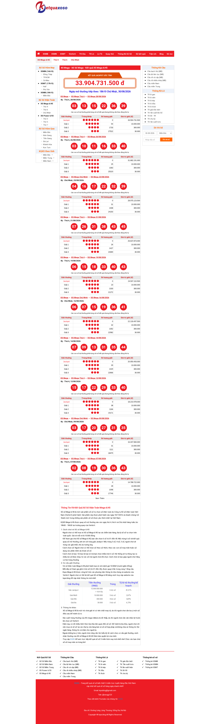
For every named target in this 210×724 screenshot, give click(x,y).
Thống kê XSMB (151, 661)
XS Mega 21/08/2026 (97, 217)
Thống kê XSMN (151, 664)
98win (89, 718)
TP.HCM (46, 77)
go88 (74, 718)
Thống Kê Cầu (158, 67)
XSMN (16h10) (47, 71)
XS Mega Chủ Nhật (79, 177)
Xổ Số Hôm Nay (46, 67)
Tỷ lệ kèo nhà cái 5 (99, 702)
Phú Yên (46, 89)
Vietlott (72, 54)
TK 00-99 (123, 670)
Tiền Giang (47, 138)
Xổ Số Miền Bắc (45, 661)
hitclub (101, 718)
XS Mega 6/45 (44, 60)
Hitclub (118, 718)
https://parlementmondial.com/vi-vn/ (122, 704)
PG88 (126, 718)
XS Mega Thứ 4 (78, 137)
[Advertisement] (105, 31)
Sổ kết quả (140, 54)
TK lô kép (151, 101)
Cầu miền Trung (153, 86)
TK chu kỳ (151, 119)
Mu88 (80, 704)
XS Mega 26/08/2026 (97, 137)
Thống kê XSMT (151, 667)
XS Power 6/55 (47, 116)
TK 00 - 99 (151, 116)
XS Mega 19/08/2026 (97, 257)
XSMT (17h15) (47, 83)
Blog (161, 54)
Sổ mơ (169, 54)
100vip (76, 704)
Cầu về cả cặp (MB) (155, 77)
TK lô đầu (151, 104)
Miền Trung (47, 158)
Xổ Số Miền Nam (46, 664)
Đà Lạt (46, 141)
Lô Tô (99, 54)
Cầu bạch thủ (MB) (154, 71)
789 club (78, 718)
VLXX (106, 702)
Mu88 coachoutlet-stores (115, 702)
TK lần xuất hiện (126, 667)
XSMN (54, 54)
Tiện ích (152, 54)
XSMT (63, 54)
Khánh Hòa (47, 144)
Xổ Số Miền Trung (46, 667)
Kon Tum (46, 147)
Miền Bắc (46, 96)
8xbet (114, 718)
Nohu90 (125, 702)
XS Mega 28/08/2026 (97, 97)
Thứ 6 (64, 60)
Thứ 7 (45, 125)
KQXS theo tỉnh (46, 151)
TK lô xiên (151, 97)
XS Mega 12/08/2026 (97, 378)
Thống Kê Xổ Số (125, 54)
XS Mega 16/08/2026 (100, 298)
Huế (44, 86)
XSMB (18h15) (47, 93)
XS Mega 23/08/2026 (100, 177)
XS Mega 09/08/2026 (100, 418)
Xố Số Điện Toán (47, 100)
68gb (104, 718)
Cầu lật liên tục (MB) (155, 74)
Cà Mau (46, 80)
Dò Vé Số (158, 127)
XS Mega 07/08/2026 (97, 459)
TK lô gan (151, 94)
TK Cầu (82, 54)
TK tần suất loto (154, 122)
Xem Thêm (100, 498)
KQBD (87, 702)
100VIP (92, 702)
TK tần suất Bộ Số (154, 113)
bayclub (96, 718)
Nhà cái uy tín (81, 702)
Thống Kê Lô (158, 91)
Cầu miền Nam (153, 83)
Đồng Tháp (47, 74)
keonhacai (84, 718)
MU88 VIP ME (132, 702)
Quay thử (110, 54)
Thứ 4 (56, 60)
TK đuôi (101, 673)
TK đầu (101, 670)
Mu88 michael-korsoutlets (90, 704)
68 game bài (109, 718)
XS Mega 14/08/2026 (97, 338)
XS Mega (64, 97)
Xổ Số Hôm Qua (46, 128)
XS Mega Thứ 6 (78, 97)
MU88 (108, 704)
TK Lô (91, 54)
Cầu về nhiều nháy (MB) (156, 80)
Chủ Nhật (75, 60)
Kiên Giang (47, 135)
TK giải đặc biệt (153, 110)
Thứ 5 (45, 122)
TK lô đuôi (151, 107)
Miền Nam (47, 161)
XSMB (45, 54)
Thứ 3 (45, 119)
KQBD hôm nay (102, 704)
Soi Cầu (130, 718)
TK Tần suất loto (127, 664)
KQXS (72, 639)
